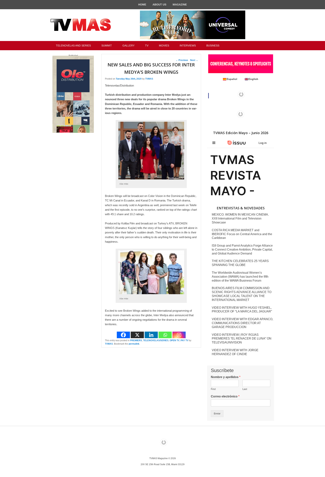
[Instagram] (179, 335)
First (213, 389)
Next (194, 60)
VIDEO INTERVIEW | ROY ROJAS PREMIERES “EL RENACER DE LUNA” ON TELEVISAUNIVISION (241, 338)
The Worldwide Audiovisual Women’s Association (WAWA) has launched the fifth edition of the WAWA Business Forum (240, 276)
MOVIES (164, 45)
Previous (182, 60)
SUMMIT (106, 45)
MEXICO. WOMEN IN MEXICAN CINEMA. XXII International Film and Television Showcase (240, 218)
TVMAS (149, 78)
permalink (134, 344)
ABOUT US (159, 4)
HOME (142, 4)
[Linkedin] (151, 335)
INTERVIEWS (188, 45)
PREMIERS (136, 340)
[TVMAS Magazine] (81, 25)
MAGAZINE (180, 4)
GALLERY (128, 45)
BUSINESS (212, 45)
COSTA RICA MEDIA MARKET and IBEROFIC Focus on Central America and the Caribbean (242, 234)
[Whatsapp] (165, 335)
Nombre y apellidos (225, 377)
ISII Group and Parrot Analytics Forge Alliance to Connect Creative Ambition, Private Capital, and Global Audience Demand (242, 249)
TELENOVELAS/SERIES (156, 340)
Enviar (217, 413)
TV (146, 45)
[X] (137, 335)
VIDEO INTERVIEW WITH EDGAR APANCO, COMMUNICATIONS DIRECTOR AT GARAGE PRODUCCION (242, 323)
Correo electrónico (225, 396)
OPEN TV (174, 340)
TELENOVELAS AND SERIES (73, 45)
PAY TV (184, 340)
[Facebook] (123, 335)
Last (244, 389)
